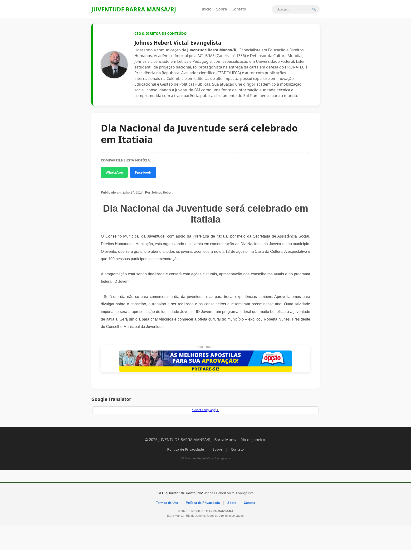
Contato (239, 9)
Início (206, 9)
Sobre (221, 9)
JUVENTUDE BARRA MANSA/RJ (133, 9)
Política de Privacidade (185, 449)
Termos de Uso (167, 503)
